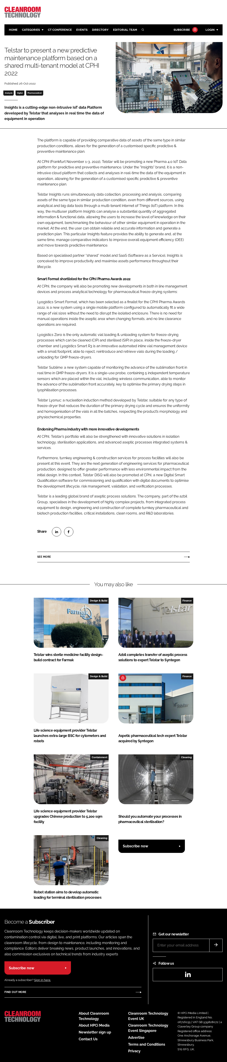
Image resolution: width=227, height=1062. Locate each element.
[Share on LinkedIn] (56, 531)
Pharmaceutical (34, 93)
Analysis (8, 93)
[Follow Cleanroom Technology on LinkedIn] (187, 976)
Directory (100, 29)
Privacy (134, 1051)
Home (13, 29)
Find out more (15, 992)
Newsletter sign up (95, 1032)
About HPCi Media (94, 1025)
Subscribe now (135, 846)
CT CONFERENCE (60, 29)
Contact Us (88, 1039)
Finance (187, 600)
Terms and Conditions (146, 1044)
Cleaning (186, 757)
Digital (20, 93)
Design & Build (98, 600)
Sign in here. (42, 980)
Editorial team (125, 29)
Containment (99, 757)
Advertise (136, 1037)
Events (82, 29)
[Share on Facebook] (68, 531)
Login (210, 29)
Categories (31, 29)
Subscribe (182, 29)
